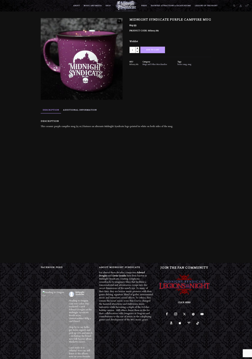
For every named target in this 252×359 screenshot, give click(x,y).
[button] (119, 21)
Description (51, 109)
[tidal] (189, 324)
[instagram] (175, 315)
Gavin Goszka (119, 275)
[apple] (180, 324)
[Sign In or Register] (241, 6)
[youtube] (202, 316)
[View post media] (54, 294)
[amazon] (171, 324)
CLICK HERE (184, 302)
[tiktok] (198, 324)
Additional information (80, 109)
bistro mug (182, 64)
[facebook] (167, 315)
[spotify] (193, 315)
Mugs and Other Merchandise (155, 64)
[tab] (51, 109)
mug (189, 64)
